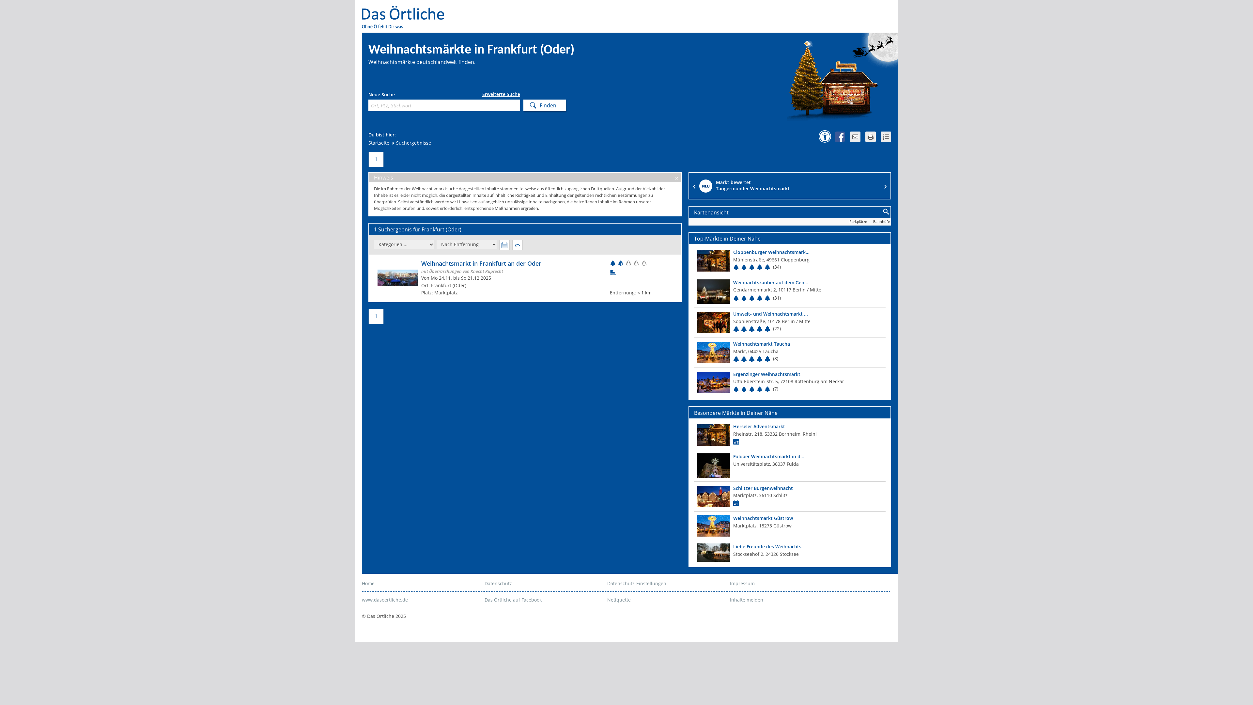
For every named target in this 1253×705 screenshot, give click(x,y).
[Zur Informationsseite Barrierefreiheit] (825, 136)
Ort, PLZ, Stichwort (397, 95)
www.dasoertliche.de (385, 600)
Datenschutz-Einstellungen (636, 583)
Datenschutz (498, 583)
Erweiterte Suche (501, 94)
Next (885, 186)
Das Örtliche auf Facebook (513, 600)
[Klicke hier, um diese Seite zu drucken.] (870, 137)
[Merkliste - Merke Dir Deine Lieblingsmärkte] (886, 137)
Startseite (378, 143)
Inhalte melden (746, 600)
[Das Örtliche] (406, 10)
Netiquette (619, 600)
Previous (694, 186)
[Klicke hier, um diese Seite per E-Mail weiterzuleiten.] (855, 137)
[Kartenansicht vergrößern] (886, 212)
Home (368, 583)
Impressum (742, 583)
